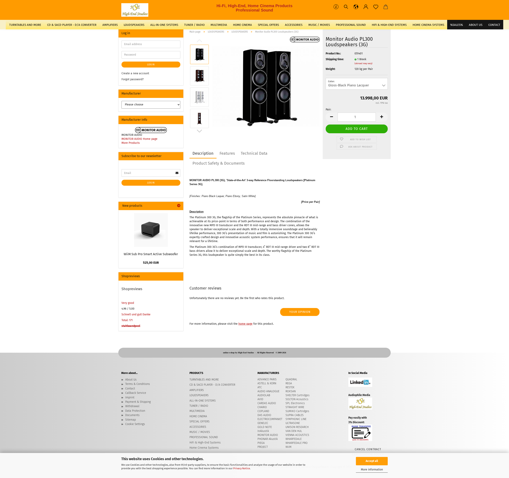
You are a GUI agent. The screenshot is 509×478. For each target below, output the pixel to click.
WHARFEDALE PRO (297, 443)
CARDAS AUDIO (266, 403)
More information (372, 469)
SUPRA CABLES (295, 415)
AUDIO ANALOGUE (268, 391)
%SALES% (456, 25)
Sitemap (130, 419)
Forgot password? (132, 79)
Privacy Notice (241, 468)
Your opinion (300, 312)
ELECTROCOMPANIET (269, 419)
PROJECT (262, 447)
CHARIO (262, 407)
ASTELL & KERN (266, 383)
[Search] (346, 7)
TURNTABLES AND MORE (25, 25)
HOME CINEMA (242, 25)
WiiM (288, 447)
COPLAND (263, 411)
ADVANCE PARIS (267, 379)
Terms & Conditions (137, 384)
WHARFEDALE (294, 439)
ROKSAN (291, 391)
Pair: (328, 109)
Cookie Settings (135, 424)
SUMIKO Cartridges (297, 411)
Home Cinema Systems (428, 25)
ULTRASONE (293, 423)
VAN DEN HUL (294, 431)
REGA (289, 383)
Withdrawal (132, 406)
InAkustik (263, 431)
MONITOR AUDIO (267, 435)
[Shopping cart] (386, 7)
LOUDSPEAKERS (134, 25)
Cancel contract (368, 449)
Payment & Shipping (138, 402)
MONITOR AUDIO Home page (139, 139)
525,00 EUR (151, 263)
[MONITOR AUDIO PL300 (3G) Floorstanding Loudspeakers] (266, 86)
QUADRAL (291, 379)
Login (151, 64)
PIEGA (261, 443)
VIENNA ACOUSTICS (297, 435)
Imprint (129, 397)
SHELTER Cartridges (298, 395)
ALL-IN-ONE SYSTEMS (164, 25)
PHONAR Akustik (267, 439)
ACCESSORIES (293, 25)
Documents (132, 415)
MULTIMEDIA (219, 25)
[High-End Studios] (136, 10)
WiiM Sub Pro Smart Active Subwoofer (151, 254)
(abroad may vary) (363, 63)
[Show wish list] (376, 7)
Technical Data (254, 153)
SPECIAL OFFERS (268, 25)
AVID (260, 399)
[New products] (178, 206)
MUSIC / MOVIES (319, 25)
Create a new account (135, 73)
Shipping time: (335, 59)
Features (227, 153)
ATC (259, 387)
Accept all (372, 461)
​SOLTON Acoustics (297, 399)
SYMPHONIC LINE (296, 419)
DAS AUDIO (264, 415)
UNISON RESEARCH (297, 427)
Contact (130, 388)
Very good (127, 303)
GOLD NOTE (264, 427)
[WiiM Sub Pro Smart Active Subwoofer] (151, 230)
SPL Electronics (295, 403)
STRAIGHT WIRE (295, 407)
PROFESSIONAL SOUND (351, 25)
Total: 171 (127, 320)
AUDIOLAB (263, 395)
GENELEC (262, 423)
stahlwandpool (130, 326)
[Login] (366, 7)
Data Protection (135, 410)
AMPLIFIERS (110, 25)
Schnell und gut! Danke (136, 314)
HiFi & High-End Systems (389, 25)
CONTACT (494, 25)
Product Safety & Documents (218, 163)
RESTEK (290, 387)
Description (203, 153)
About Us (475, 25)
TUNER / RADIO (194, 25)
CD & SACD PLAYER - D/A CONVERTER (71, 25)
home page (245, 323)
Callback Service (135, 393)
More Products (130, 143)
